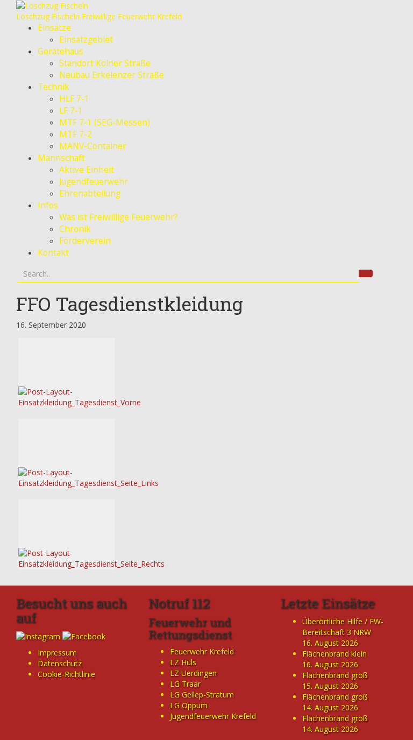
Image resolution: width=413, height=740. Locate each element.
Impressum (57, 652)
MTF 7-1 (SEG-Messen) (104, 122)
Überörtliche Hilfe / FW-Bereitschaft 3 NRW (342, 626)
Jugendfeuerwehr (93, 181)
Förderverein (85, 240)
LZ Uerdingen (193, 673)
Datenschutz (60, 663)
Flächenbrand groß (335, 675)
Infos (48, 205)
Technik (53, 87)
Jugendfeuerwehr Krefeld (213, 716)
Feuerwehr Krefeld (202, 651)
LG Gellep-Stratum (202, 694)
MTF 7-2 (75, 134)
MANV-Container (92, 146)
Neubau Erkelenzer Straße (111, 75)
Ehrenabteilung (89, 193)
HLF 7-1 (74, 98)
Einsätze (54, 27)
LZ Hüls (183, 662)
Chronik (75, 229)
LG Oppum (189, 705)
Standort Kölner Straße (105, 63)
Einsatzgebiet (86, 39)
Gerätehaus (60, 51)
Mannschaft (61, 158)
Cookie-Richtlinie (66, 674)
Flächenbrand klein (334, 654)
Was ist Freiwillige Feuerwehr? (118, 217)
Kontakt (53, 252)
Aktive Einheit (86, 169)
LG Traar (185, 684)
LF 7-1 (71, 110)
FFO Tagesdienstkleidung (129, 303)
